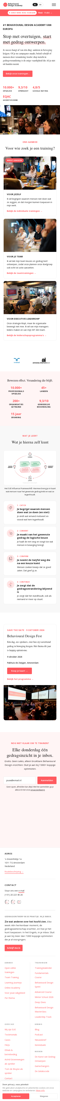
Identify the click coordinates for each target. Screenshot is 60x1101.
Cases (7, 1039)
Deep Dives (40, 1002)
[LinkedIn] (13, 902)
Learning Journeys (13, 982)
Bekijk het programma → (20, 679)
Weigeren (44, 1096)
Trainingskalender (43, 968)
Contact (8, 1078)
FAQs (7, 1045)
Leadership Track (43, 1016)
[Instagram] (7, 902)
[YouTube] (19, 902)
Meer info (40, 1090)
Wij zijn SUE (10, 1029)
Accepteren (16, 1096)
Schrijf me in (13, 947)
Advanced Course (43, 992)
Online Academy (12, 987)
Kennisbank (40, 1045)
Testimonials (11, 1034)
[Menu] (54, 4)
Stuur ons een (14, 890)
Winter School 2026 (44, 997)
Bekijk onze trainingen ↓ (18, 73)
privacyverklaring (38, 790)
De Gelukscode (42, 1071)
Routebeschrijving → (14, 871)
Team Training (12, 977)
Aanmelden (47, 780)
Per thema (10, 998)
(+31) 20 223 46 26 (14, 894)
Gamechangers (42, 1066)
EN (40, 5)
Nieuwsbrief (40, 1039)
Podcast (39, 1034)
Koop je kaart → (19, 670)
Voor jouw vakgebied (15, 992)
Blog (37, 1029)
